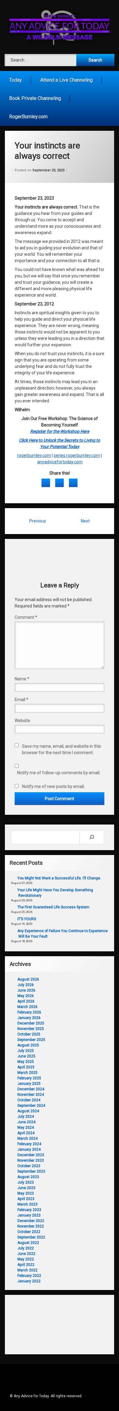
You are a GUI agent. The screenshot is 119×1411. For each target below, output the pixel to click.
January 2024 (29, 1149)
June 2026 (26, 990)
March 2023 (27, 1204)
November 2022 (30, 1226)
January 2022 (29, 1281)
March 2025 (27, 1073)
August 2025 (28, 1045)
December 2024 (30, 1089)
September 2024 (31, 1105)
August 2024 (28, 1111)
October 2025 (28, 1034)
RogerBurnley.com (28, 116)
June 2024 (26, 1122)
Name (22, 678)
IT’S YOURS (26, 919)
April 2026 (25, 1001)
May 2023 (25, 1193)
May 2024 (25, 1127)
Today (15, 80)
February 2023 (29, 1210)
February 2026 (29, 1012)
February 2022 (29, 1276)
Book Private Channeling (35, 98)
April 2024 (25, 1133)
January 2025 (29, 1083)
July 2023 (25, 1182)
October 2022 (28, 1232)
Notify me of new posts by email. (53, 786)
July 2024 (25, 1116)
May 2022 (25, 1259)
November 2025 (30, 1029)
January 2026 (29, 1018)
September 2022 (31, 1237)
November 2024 (30, 1094)
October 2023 (28, 1166)
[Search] (92, 837)
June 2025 (26, 1056)
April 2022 (25, 1265)
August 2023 (28, 1177)
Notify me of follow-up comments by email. (58, 772)
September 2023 (31, 1171)
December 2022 (30, 1221)
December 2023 (30, 1155)
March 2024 (27, 1138)
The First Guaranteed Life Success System (53, 907)
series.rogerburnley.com (77, 455)
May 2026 (25, 996)
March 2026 (27, 1007)
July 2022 (25, 1248)
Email (21, 699)
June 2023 (26, 1188)
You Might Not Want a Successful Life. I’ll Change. (59, 878)
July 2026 (25, 985)
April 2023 (25, 1199)
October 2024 (28, 1100)
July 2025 (25, 1051)
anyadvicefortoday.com (60, 461)
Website (22, 720)
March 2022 (27, 1270)
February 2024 (29, 1144)
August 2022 (28, 1243)
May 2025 (25, 1062)
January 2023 (29, 1215)
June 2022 (26, 1254)
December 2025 (30, 1023)
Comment (26, 617)
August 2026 (28, 979)
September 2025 (31, 1040)
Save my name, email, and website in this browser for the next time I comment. (61, 749)
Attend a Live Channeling (66, 80)
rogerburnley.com (34, 455)
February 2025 (29, 1078)
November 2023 (30, 1160)
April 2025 (25, 1067)
